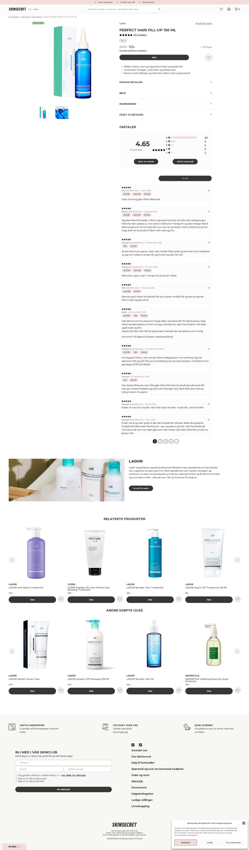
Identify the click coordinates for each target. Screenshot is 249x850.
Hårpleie (25, 17)
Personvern (139, 787)
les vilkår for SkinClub (74, 775)
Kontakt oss (139, 750)
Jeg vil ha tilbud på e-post (32, 778)
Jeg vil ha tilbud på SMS (31, 781)
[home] (17, 9)
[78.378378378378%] (184, 137)
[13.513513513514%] (173, 141)
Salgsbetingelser (142, 793)
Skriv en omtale (146, 161)
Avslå (209, 842)
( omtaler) (140, 35)
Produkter (14, 17)
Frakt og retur (140, 775)
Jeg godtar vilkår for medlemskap (37, 775)
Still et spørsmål (185, 161)
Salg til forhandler (143, 762)
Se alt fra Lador (204, 23)
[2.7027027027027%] (171, 153)
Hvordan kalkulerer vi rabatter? (133, 51)
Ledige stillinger (142, 800)
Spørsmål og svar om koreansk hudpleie (157, 768)
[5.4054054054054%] (172, 145)
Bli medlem (63, 789)
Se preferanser (233, 842)
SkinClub (137, 781)
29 (206, 137)
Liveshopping (140, 806)
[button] (244, 823)
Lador (122, 23)
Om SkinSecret (141, 756)
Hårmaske (37, 17)
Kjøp (154, 57)
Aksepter (185, 842)
